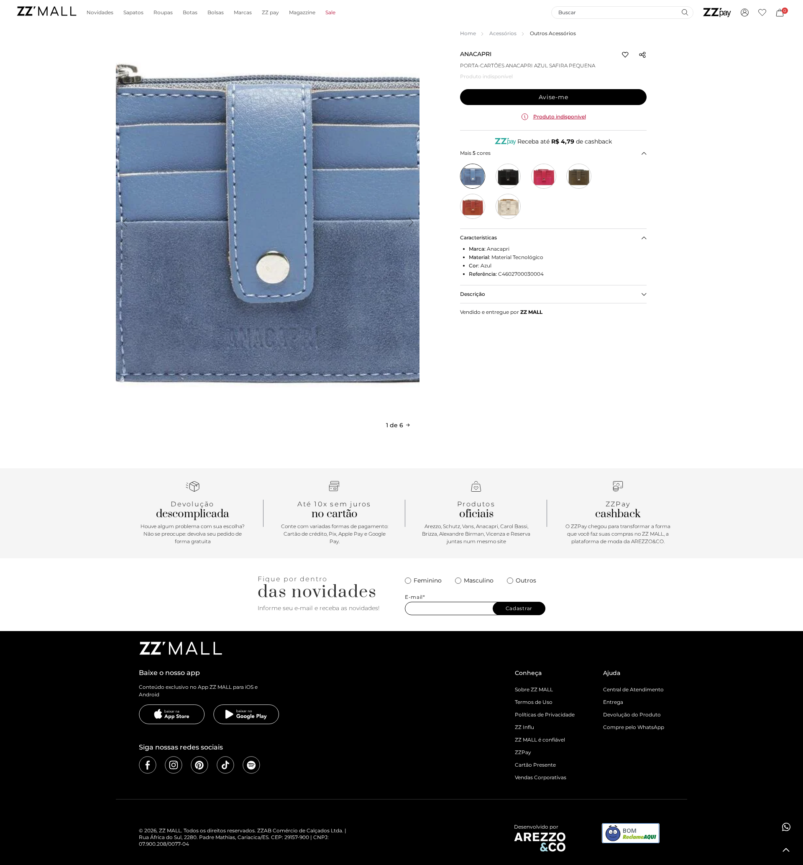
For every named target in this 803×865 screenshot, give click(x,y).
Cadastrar (519, 608)
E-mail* (415, 597)
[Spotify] (251, 765)
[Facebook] (147, 765)
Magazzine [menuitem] (302, 12)
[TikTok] (225, 765)
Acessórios (503, 33)
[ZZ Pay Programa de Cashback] (717, 12)
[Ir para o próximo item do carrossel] (410, 222)
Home (468, 33)
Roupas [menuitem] (163, 12)
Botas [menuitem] (190, 12)
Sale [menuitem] (330, 12)
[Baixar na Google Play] (246, 714)
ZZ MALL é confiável (540, 740)
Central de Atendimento (633, 689)
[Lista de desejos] (762, 12)
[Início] (46, 12)
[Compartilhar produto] (642, 54)
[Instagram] (173, 765)
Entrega (613, 702)
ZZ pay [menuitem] (270, 12)
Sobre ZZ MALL (534, 689)
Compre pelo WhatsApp (633, 727)
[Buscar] (684, 12)
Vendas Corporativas (540, 777)
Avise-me (553, 97)
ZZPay (523, 752)
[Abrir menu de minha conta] (745, 12)
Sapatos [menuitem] (133, 12)
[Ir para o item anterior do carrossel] (124, 222)
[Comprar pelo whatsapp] (786, 827)
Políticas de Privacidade (545, 714)
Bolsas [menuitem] (215, 12)
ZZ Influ (524, 727)
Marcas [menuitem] (243, 12)
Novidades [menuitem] (100, 12)
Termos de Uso (533, 702)
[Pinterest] (199, 765)
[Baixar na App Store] (172, 714)
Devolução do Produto (632, 714)
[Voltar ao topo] (786, 850)
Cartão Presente (535, 765)
